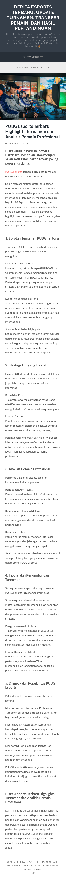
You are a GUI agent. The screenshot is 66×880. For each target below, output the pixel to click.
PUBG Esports (13, 171)
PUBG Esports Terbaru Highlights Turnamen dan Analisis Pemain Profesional (32, 131)
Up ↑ (34, 873)
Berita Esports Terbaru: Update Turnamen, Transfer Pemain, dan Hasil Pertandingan (33, 17)
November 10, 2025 (16, 143)
